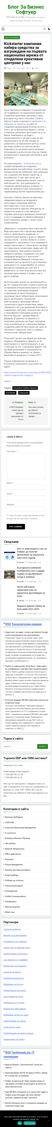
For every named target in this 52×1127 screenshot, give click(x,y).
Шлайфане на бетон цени (15, 1015)
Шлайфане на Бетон (13, 984)
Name (10, 483)
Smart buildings (11, 875)
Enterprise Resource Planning (17, 838)
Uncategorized (12, 37)
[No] (49, 1120)
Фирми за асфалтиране (15, 935)
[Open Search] (45, 29)
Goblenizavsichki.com (13, 978)
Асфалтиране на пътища (15, 953)
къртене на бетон (12, 929)
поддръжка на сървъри (15, 941)
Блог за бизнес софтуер (26, 9)
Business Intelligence (14, 817)
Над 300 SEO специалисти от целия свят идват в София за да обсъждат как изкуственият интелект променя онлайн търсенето (26, 1095)
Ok (20, 1123)
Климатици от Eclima (13, 1002)
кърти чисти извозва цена (16, 947)
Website (10, 504)
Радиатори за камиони (14, 966)
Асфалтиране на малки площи (18, 1033)
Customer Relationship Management (20, 828)
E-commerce (10, 833)
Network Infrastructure (14, 849)
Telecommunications (14, 886)
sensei (9, 68)
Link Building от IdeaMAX (15, 960)
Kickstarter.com (31, 163)
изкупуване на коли (13, 996)
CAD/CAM (9, 822)
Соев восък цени (11, 1027)
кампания (23, 393)
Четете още (30, 1123)
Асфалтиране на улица (14, 990)
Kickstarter (10, 393)
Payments (9, 859)
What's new (10, 912)
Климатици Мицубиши (14, 1008)
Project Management (14, 865)
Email (10, 494)
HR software (10, 843)
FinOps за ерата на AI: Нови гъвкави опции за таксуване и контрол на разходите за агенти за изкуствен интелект (25, 1084)
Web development (12, 907)
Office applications (13, 854)
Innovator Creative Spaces (25, 388)
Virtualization (10, 901)
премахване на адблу (14, 1039)
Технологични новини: (27, 624)
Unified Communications (15, 896)
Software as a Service (14, 880)
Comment (12, 451)
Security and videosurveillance (18, 870)
